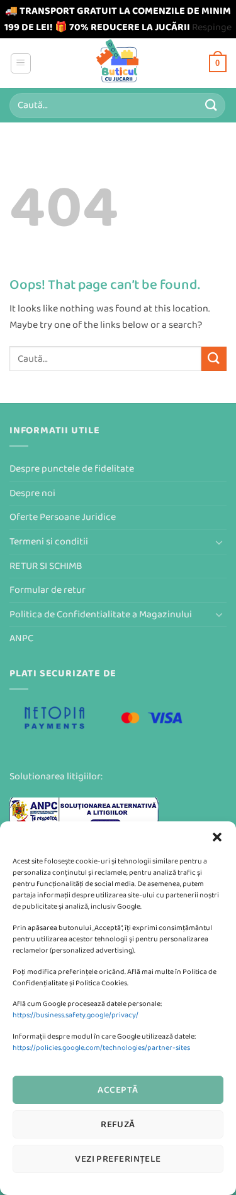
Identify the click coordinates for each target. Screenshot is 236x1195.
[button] (217, 837)
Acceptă (118, 1090)
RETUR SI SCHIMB (45, 566)
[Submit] (211, 105)
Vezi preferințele (118, 1159)
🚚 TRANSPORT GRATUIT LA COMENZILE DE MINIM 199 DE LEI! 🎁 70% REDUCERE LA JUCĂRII (117, 19)
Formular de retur (47, 590)
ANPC (21, 638)
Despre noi (32, 493)
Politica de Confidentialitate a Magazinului (100, 614)
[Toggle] (219, 541)
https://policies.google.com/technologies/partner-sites (101, 1048)
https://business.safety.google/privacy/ (75, 1015)
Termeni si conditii (48, 541)
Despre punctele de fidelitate (71, 469)
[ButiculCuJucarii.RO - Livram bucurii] (118, 63)
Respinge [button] (212, 27)
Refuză (118, 1124)
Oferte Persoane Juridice (62, 517)
